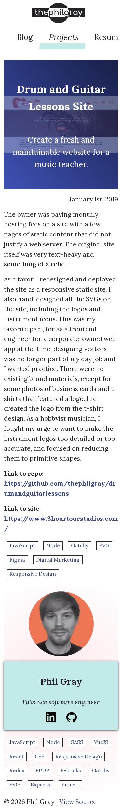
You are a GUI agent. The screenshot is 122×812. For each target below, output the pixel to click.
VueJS (101, 742)
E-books (71, 770)
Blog (25, 37)
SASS (77, 742)
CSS (39, 756)
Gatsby (79, 545)
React (16, 756)
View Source (78, 802)
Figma (17, 559)
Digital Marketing (58, 559)
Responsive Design (32, 573)
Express (40, 784)
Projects (64, 37)
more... (70, 784)
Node (53, 545)
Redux (16, 770)
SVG (104, 545)
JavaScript (22, 545)
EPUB (42, 770)
